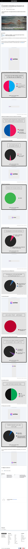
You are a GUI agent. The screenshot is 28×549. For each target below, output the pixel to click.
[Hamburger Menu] (2, 1)
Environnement (9, 539)
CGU (21, 540)
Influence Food (22, 541)
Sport (15, 540)
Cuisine (8, 540)
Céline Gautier (4, 7)
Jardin (8, 544)
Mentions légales (23, 539)
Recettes (9, 541)
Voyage (15, 542)
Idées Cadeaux (16, 543)
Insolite (8, 543)
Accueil (2, 4)
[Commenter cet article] (4, 9)
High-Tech (9, 542)
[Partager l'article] (2, 9)
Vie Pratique (16, 541)
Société (15, 539)
